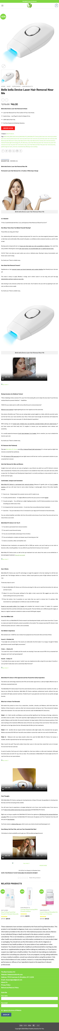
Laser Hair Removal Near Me (34, 144)
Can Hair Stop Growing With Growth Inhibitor (29, 910)
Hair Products (27, 86)
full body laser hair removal (47, 138)
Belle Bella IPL (23, 136)
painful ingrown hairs (6, 146)
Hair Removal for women (36, 140)
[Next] (54, 40)
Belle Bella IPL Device (33, 136)
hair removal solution (49, 140)
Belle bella (6, 136)
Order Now (8, 128)
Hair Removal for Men (24, 140)
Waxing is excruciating (31, 146)
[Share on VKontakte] (13, 151)
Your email (4, 1003)
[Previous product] (6, 99)
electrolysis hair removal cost (32, 138)
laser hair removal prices (48, 144)
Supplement (16, 86)
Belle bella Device (14, 136)
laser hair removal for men (20, 144)
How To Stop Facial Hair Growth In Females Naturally (9, 913)
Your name (4, 996)
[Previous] (4, 40)
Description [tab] (5, 161)
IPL (19, 142)
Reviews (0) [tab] (14, 161)
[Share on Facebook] (3, 151)
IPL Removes (24, 142)
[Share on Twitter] (6, 151)
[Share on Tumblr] (20, 151)
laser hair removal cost (44, 142)
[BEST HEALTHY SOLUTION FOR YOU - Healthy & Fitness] (29, 5)
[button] (2, 5)
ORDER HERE (43, 865)
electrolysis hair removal (17, 138)
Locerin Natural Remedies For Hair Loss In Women (49, 913)
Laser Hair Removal (33, 142)
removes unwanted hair (19, 146)
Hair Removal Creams (12, 140)
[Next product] (2, 99)
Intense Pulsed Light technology (9, 142)
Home (3, 86)
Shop (8, 86)
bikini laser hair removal (45, 136)
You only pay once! (20, 555)
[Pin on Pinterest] (10, 151)
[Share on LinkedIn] (17, 151)
